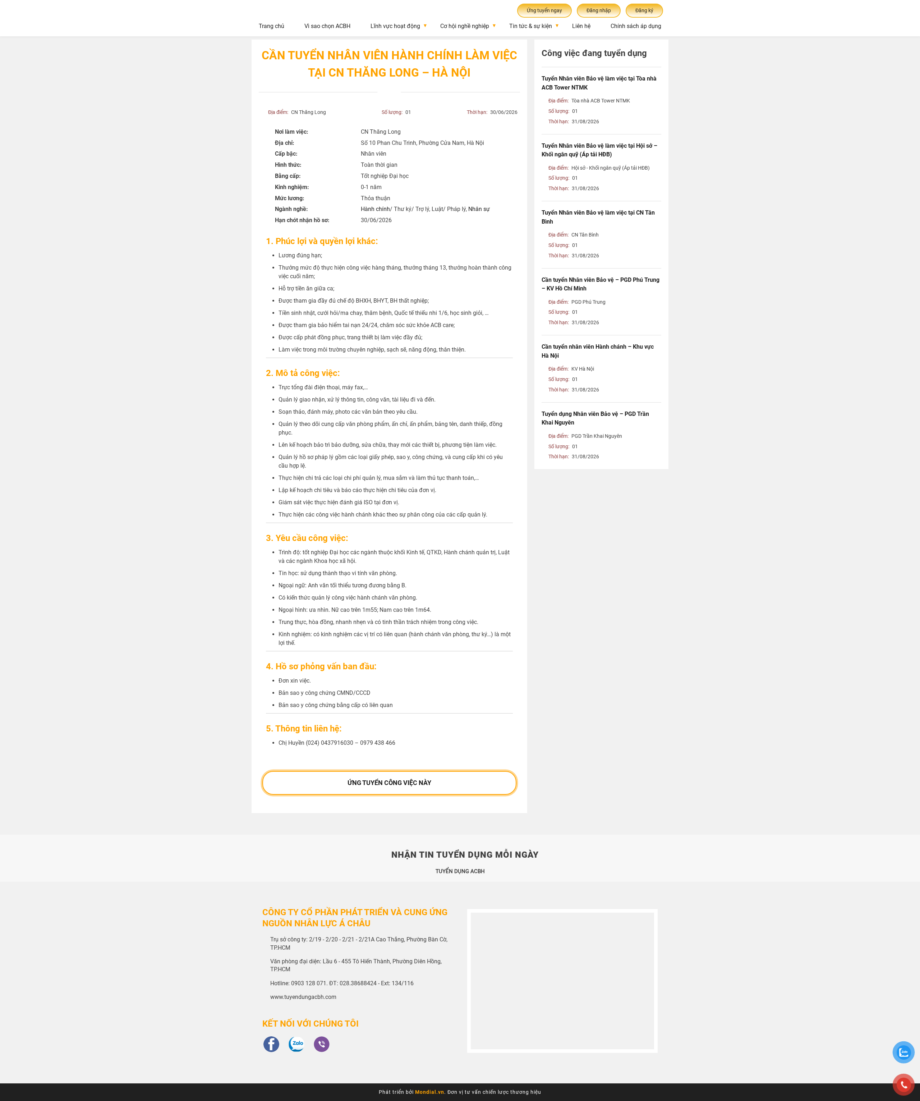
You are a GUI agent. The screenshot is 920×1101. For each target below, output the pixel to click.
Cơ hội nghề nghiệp (464, 26)
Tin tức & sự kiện (530, 26)
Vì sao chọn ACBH (327, 26)
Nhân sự (479, 209)
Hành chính (375, 209)
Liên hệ (581, 26)
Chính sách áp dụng (636, 26)
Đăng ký (644, 10)
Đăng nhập (598, 10)
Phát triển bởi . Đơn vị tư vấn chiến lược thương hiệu (460, 1092)
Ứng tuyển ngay (544, 10)
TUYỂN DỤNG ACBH (460, 871)
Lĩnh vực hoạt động (395, 26)
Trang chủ (271, 26)
